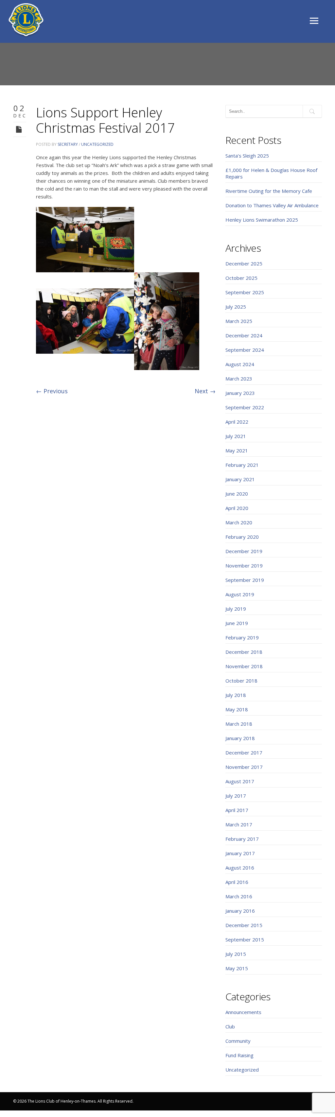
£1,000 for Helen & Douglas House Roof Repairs (271, 173)
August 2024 (239, 364)
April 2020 (236, 508)
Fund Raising (239, 1055)
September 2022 (244, 407)
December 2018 (243, 652)
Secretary (68, 144)
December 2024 (243, 335)
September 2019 (244, 580)
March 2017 (238, 824)
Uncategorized (97, 144)
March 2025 (238, 321)
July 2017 (235, 795)
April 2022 (236, 421)
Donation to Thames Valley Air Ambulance (272, 205)
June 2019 (236, 623)
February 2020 (242, 536)
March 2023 (238, 378)
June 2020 (236, 493)
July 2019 (235, 608)
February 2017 (242, 839)
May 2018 (236, 709)
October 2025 (241, 278)
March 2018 (238, 723)
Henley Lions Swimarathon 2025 (261, 219)
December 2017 (243, 752)
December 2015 (243, 925)
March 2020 (238, 522)
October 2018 (241, 680)
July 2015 (235, 954)
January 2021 (240, 479)
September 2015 (244, 939)
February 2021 (242, 465)
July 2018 (235, 695)
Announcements (243, 1012)
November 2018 (244, 666)
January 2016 (240, 910)
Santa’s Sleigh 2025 (247, 155)
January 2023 (240, 393)
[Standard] (19, 129)
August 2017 (239, 781)
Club (230, 1026)
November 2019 (244, 565)
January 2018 (240, 738)
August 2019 (239, 594)
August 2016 (239, 867)
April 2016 (236, 882)
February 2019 (242, 637)
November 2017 (244, 767)
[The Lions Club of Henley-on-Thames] (26, 20)
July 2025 (235, 306)
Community (238, 1041)
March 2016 (238, 896)
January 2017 (240, 853)
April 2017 (236, 810)
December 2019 (243, 551)
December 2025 (243, 263)
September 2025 (244, 292)
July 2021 (235, 436)
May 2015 (236, 968)
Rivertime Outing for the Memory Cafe (268, 191)
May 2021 (236, 450)
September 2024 (244, 350)
